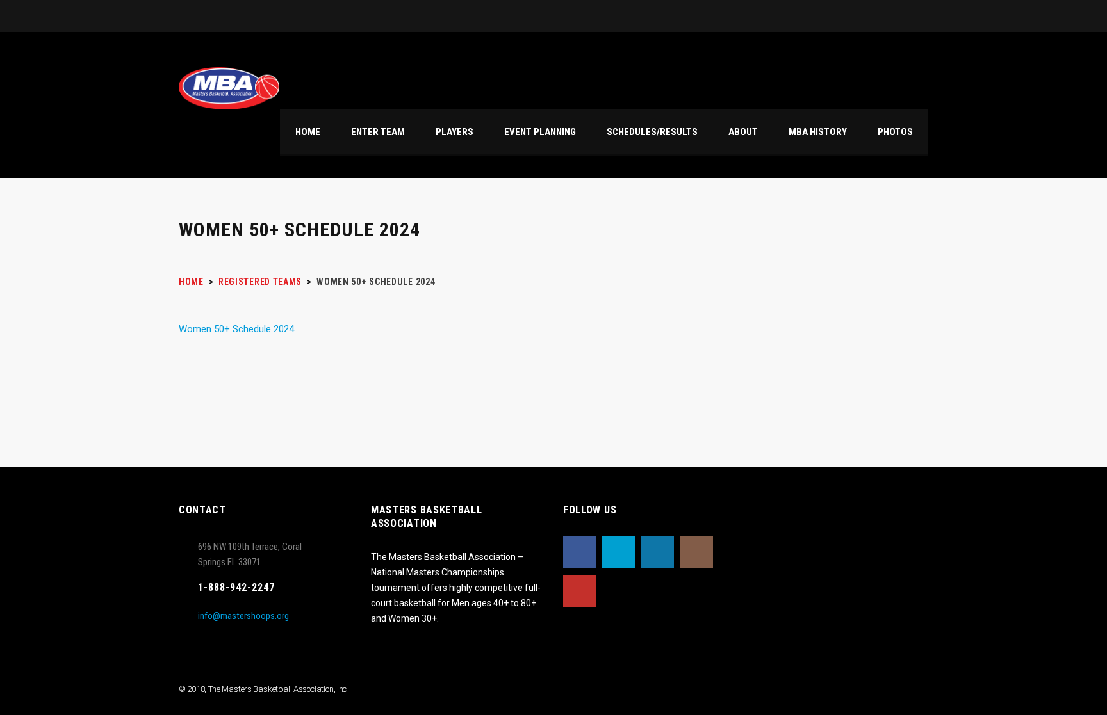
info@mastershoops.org (243, 616)
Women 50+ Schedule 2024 (236, 329)
